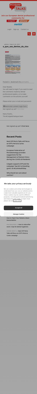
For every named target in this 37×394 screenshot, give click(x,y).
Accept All (18, 208)
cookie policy (17, 201)
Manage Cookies (18, 214)
